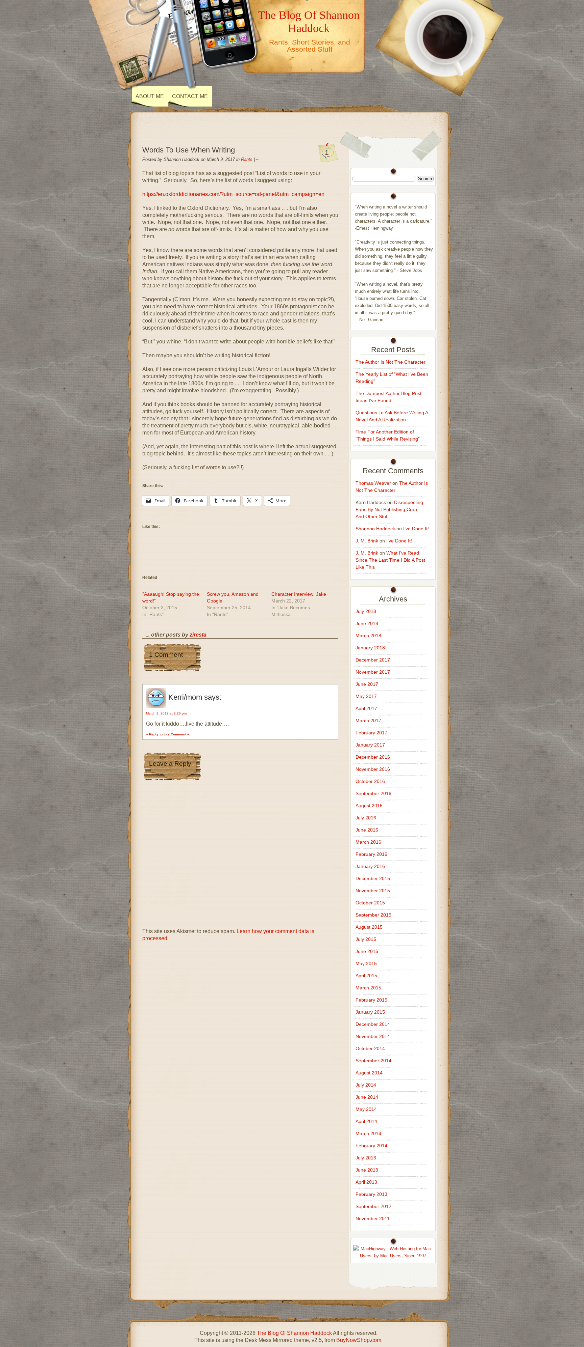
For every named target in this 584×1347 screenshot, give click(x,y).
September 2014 (373, 1060)
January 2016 (370, 866)
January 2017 (370, 745)
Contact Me (190, 96)
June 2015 (367, 951)
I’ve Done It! (416, 528)
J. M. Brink (367, 540)
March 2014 (368, 1133)
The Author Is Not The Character (390, 362)
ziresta (198, 635)
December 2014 (373, 1024)
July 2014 (366, 1085)
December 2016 (373, 757)
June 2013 (367, 1170)
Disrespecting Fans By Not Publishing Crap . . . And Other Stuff (390, 509)
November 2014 (373, 1036)
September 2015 (373, 915)
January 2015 (370, 1012)
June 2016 (367, 830)
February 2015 (371, 1000)
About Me (150, 96)
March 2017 (368, 720)
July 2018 (366, 611)
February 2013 (371, 1194)
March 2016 (368, 842)
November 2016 (373, 769)
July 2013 (366, 1157)
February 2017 (371, 732)
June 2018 (367, 623)
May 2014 (366, 1109)
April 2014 (366, 1121)
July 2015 (366, 939)
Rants (246, 159)
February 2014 (371, 1145)
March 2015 (368, 987)
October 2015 (370, 902)
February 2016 (371, 854)
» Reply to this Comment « (167, 734)
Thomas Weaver (373, 483)
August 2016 (369, 805)
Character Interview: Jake (298, 594)
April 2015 (366, 975)
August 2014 (369, 1072)
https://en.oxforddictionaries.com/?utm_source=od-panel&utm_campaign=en (233, 194)
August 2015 (369, 927)
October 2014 (370, 1048)
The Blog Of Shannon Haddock (309, 21)
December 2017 (373, 660)
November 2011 (373, 1218)
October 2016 (370, 781)
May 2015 (366, 963)
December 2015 (373, 878)
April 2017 (366, 708)
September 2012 (373, 1206)
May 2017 (366, 696)
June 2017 (367, 684)
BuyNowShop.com (358, 1340)
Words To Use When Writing (188, 150)
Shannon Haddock (375, 528)
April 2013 (366, 1182)
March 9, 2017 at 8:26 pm (166, 713)
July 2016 (366, 817)
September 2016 (373, 793)
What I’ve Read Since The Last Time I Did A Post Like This (390, 560)
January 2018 (370, 647)
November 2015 (373, 890)
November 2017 (373, 672)
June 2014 (367, 1097)
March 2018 (368, 635)
